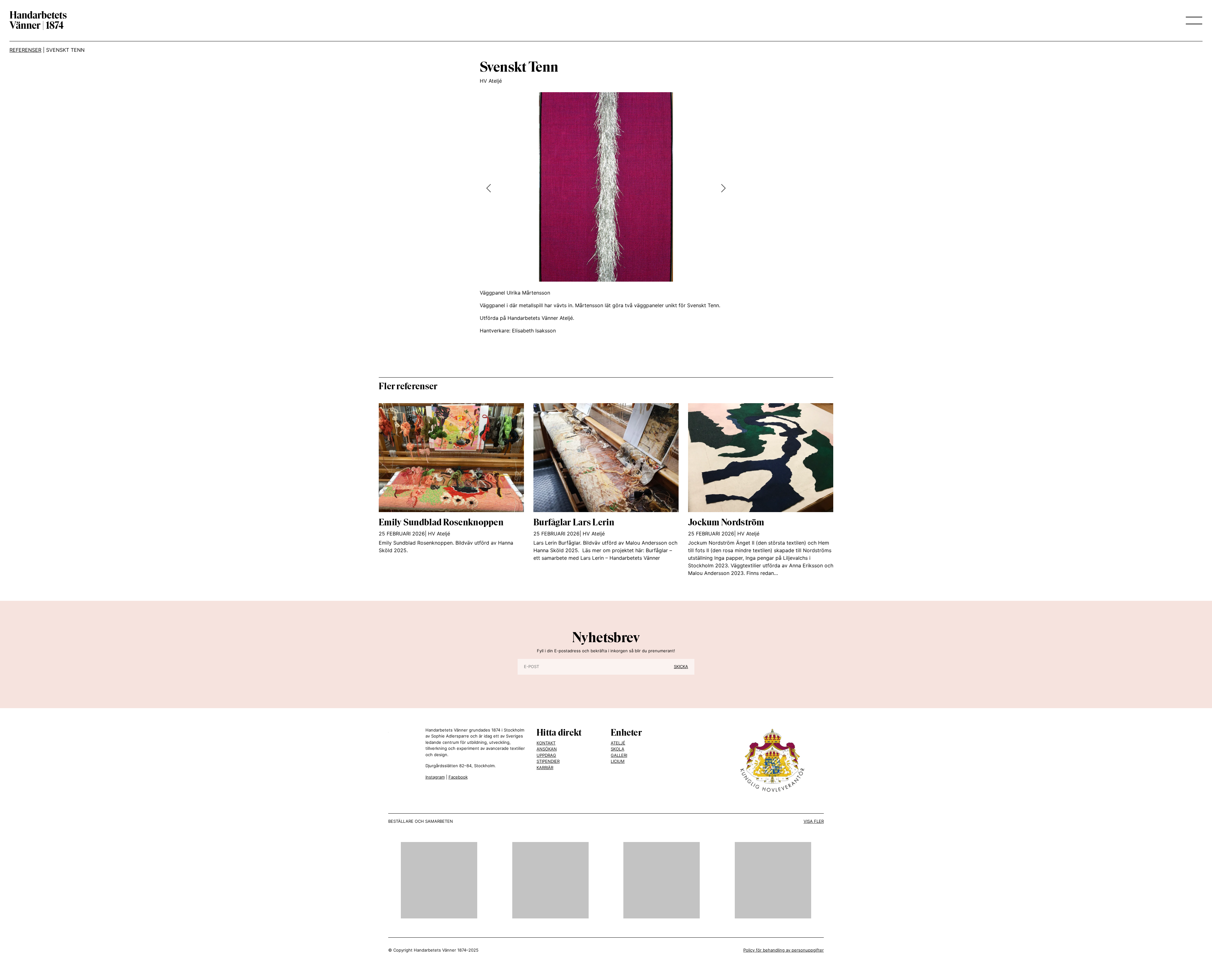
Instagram (435, 777)
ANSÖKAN (547, 748)
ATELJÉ (618, 742)
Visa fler (814, 821)
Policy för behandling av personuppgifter (783, 950)
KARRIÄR (545, 767)
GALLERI (619, 755)
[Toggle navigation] (1192, 20)
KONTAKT (546, 742)
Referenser (25, 50)
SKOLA (617, 748)
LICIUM (618, 761)
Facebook (458, 777)
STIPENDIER (548, 761)
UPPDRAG (546, 755)
